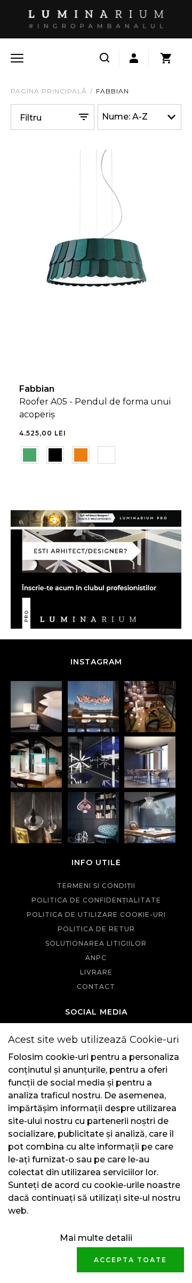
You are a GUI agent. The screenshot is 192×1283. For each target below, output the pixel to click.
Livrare (96, 972)
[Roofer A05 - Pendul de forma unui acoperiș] (96, 259)
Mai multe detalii (96, 1238)
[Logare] (134, 58)
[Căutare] (104, 58)
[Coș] (166, 58)
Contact (96, 987)
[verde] (29, 455)
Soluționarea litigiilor (96, 943)
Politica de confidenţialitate (96, 900)
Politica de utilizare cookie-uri (96, 914)
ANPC (96, 958)
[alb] (106, 455)
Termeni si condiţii (96, 886)
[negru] (55, 455)
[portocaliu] (80, 455)
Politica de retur (96, 929)
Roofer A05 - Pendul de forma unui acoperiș (95, 408)
